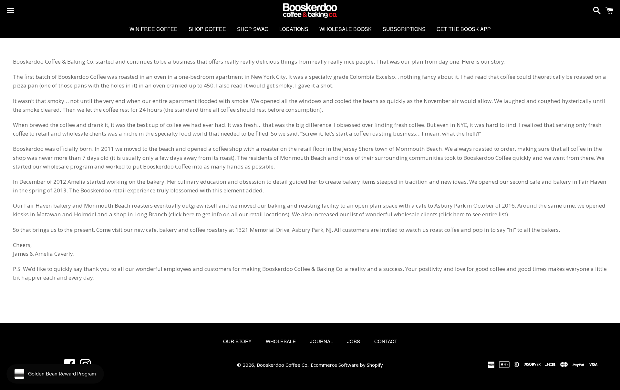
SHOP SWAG (252, 29)
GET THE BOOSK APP (464, 29)
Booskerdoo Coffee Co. (282, 365)
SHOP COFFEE (207, 29)
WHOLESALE (281, 341)
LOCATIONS (293, 29)
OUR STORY (237, 341)
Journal (321, 341)
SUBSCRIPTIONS (404, 29)
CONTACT (385, 341)
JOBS (353, 341)
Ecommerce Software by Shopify (347, 365)
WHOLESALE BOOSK (345, 29)
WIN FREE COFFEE (153, 29)
